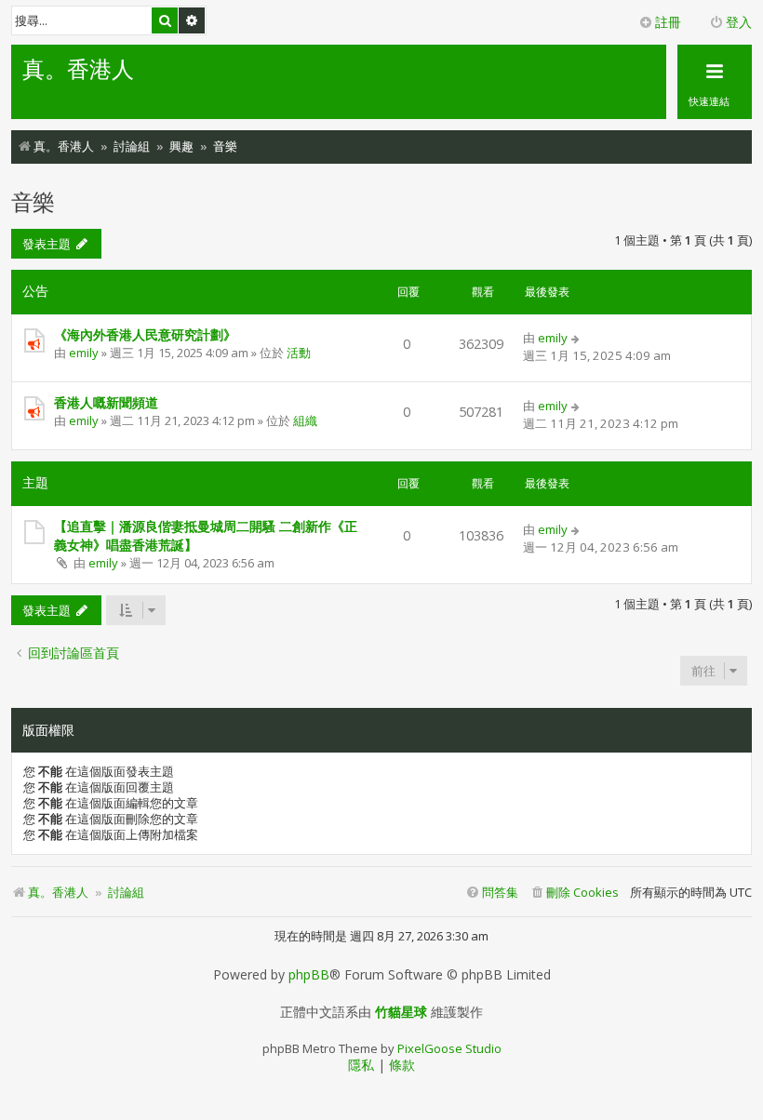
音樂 (32, 201)
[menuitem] (574, 892)
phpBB (308, 975)
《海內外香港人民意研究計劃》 (145, 334)
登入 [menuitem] (739, 22)
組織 (305, 420)
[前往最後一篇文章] (576, 337)
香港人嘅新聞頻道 (106, 402)
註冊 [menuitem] (668, 22)
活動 (299, 352)
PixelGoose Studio (449, 1048)
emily (84, 352)
